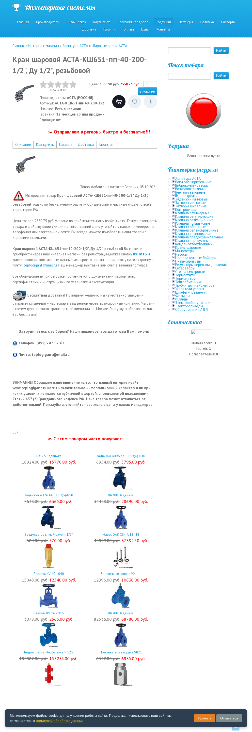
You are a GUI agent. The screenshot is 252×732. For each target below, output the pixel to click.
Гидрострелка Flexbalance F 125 (48, 652)
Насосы (181, 254)
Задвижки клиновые (191, 199)
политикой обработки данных (59, 721)
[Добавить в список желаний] (134, 101)
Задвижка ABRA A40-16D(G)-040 (120, 456)
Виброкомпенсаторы (191, 185)
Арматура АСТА (188, 178)
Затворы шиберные (191, 206)
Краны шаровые (188, 247)
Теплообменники (188, 282)
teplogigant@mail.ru (40, 265)
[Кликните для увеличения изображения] (25, 93)
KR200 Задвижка (121, 495)
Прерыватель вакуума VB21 (121, 652)
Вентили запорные (190, 192)
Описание (23, 144)
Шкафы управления (190, 292)
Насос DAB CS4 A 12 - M (121, 534)
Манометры (184, 251)
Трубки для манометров (194, 285)
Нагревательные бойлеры (196, 257)
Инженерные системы (60, 7)
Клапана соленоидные (193, 233)
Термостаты (185, 275)
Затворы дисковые (190, 202)
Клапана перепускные (192, 240)
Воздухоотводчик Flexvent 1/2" (49, 534)
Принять (204, 718)
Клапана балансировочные (197, 230)
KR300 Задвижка (121, 613)
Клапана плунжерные (192, 213)
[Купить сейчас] (119, 101)
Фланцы (181, 299)
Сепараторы (185, 268)
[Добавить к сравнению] (150, 101)
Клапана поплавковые (192, 223)
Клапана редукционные (194, 219)
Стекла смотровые (190, 271)
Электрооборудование (193, 302)
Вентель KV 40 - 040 (48, 573)
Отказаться (229, 718)
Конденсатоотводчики (194, 244)
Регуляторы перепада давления (201, 264)
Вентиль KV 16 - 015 (48, 613)
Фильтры (182, 295)
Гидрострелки (186, 195)
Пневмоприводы (188, 261)
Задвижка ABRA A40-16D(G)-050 (48, 495)
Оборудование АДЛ (191, 309)
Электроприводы (189, 306)
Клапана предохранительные (199, 237)
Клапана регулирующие (194, 216)
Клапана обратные (190, 226)
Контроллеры (186, 209)
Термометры (185, 278)
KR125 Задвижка (48, 456)
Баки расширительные (193, 182)
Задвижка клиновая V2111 (121, 573)
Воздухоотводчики (190, 188)
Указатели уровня (189, 288)
